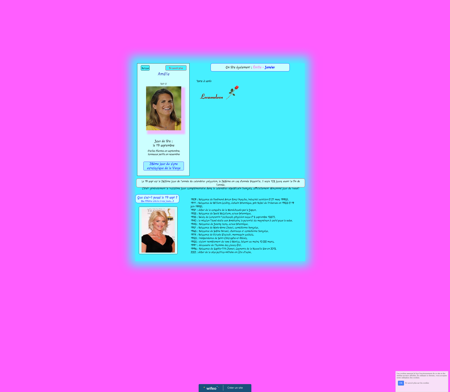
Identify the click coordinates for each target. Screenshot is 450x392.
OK (401, 383)
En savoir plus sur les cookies (417, 383)
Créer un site (235, 387)
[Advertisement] (225, 26)
